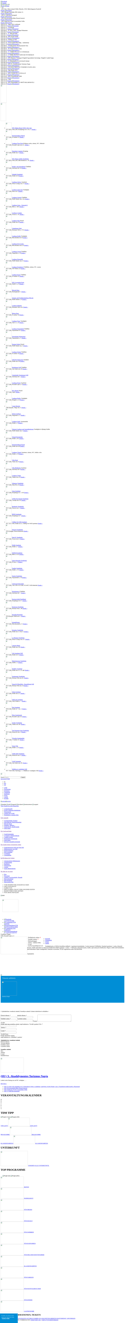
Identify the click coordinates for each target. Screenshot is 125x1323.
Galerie (6, 797)
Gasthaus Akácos (16, 182)
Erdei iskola (7, 828)
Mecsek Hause (8, 823)
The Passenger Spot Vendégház (20, 730)
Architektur (7, 853)
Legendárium (7, 855)
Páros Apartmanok (17, 715)
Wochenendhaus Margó (18, 135)
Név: (41, 1024)
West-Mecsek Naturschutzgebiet (12, 822)
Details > (34, 129)
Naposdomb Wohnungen (18, 336)
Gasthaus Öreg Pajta (17, 143)
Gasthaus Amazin (16, 197)
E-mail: (3, 1031)
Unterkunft (7, 792)
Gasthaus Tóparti (16, 452)
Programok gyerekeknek (10, 838)
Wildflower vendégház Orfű (19, 769)
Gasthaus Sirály (16, 421)
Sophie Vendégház (17, 723)
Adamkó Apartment (17, 174)
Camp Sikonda (16, 406)
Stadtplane (7, 794)
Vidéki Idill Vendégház (18, 753)
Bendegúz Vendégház (18, 506)
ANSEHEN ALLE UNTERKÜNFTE (38, 1165)
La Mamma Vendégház (18, 638)
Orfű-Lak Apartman (17, 699)
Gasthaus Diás (16, 220)
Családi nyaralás (8, 837)
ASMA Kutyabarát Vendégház (20, 499)
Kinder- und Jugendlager (18, 166)
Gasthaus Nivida (16, 352)
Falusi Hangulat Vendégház (19, 560)
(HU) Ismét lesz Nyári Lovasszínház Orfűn (15, 1089)
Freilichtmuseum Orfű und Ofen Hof (14, 847)
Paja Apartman (16, 707)
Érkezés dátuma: (6, 1015)
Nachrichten (7, 789)
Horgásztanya (15, 591)
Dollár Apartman (16, 545)
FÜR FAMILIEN (9, 929)
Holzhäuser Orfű (16, 367)
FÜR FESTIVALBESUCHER (11, 926)
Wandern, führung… (9, 825)
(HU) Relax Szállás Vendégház (20, 159)
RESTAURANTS (21, 1318)
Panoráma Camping (17, 151)
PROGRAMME (5, 1134)
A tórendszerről (8, 809)
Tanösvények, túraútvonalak (11, 827)
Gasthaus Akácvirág (17, 190)
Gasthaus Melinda (17, 305)
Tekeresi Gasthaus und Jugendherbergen (23, 429)
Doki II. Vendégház (17, 537)
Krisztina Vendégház (17, 630)
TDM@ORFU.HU (35, 1320)
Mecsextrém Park (8, 882)
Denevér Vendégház (17, 529)
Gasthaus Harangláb (17, 259)
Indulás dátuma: (22, 1015)
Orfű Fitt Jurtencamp (17, 359)
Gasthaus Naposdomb (18, 329)
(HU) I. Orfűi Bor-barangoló (11, 1091)
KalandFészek (16, 622)
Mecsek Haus (15, 290)
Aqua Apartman (16, 491)
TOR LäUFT (4, 1125)
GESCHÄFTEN (46, 1318)
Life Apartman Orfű (17, 653)
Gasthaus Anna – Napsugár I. (20, 205)
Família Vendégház (17, 568)
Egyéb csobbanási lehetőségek (12, 810)
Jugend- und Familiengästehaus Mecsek (22, 298)
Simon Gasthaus (16, 414)
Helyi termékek (8, 852)
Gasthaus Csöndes (17, 213)
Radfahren (7, 864)
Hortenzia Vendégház (18, 607)
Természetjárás (8, 862)
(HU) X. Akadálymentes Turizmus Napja (13, 898)
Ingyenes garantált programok (12, 841)
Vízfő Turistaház (16, 761)
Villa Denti (15, 460)
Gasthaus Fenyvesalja (18, 244)
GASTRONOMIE (9, 921)
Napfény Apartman (17, 668)
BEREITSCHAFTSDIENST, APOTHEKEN (63, 1318)
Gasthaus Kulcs (16, 274)
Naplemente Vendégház (18, 676)
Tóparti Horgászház (17, 437)
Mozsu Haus (15, 313)
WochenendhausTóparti (18, 444)
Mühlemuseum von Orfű (10, 849)
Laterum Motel (16, 645)
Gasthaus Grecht (16, 251)
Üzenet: (35, 1021)
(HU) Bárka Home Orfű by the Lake (22, 128)
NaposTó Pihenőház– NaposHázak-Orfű (23, 684)
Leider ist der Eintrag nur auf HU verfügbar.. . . (12, 913)
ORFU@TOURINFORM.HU (50, 1320)
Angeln (6, 867)
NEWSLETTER (5, 779)
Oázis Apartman (16, 692)
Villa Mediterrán (16, 468)
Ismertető (47, 938)
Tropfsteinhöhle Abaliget (10, 820)
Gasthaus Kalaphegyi (17, 267)
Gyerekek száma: (22, 1019)
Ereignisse (7, 791)
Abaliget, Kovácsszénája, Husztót (13, 877)
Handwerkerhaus (8, 850)
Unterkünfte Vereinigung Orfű (20, 375)
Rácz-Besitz (15, 390)
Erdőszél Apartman (17, 553)
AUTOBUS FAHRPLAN (33, 1318)
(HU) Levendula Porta (18, 282)
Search (2, 777)
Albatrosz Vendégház (17, 483)
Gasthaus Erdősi (16, 236)
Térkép (47, 942)
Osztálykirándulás (9, 834)
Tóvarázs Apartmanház (18, 738)
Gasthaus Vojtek (16, 475)
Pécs (5, 874)
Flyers (5, 795)
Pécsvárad (7, 876)
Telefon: (3, 1027)
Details (3, 10)
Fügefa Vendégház (17, 576)
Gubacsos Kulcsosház (18, 584)
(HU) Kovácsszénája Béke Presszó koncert (15, 1088)
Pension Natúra (16, 344)
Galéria (47, 943)
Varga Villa (15, 746)
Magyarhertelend (8, 879)
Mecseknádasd (8, 880)
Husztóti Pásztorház (17, 614)
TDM (5, 788)
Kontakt (6, 798)
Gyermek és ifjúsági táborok (11, 835)
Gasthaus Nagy (16, 321)
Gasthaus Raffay (16, 398)
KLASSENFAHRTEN (10, 933)
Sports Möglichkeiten (10, 868)
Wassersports (7, 812)
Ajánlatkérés (48, 940)
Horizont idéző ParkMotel (19, 599)
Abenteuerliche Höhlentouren (12, 861)
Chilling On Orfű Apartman (19, 522)
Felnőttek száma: (6, 1019)
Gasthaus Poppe (16, 383)
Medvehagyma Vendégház (19, 661)
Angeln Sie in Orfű (9, 813)
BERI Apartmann (16, 514)
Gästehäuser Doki (17, 228)
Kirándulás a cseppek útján (11, 815)
